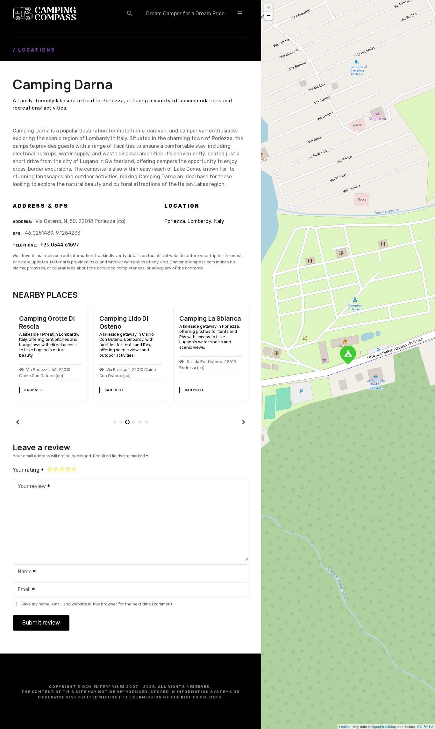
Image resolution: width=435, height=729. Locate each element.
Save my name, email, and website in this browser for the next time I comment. (97, 604)
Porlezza (174, 221)
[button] (129, 13)
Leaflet (344, 726)
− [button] (268, 15)
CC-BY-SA (425, 726)
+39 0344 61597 (59, 245)
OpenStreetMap (383, 726)
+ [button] (268, 7)
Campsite (34, 390)
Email (22, 590)
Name (23, 572)
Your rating (27, 470)
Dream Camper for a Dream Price (185, 14)
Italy (219, 221)
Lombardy (199, 221)
